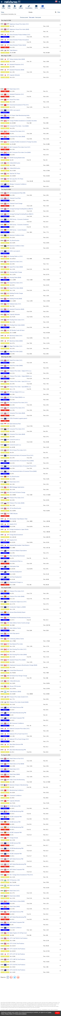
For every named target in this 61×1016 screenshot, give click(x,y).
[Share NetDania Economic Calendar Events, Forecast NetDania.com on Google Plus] (11, 977)
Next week (38, 17)
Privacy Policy (8, 1013)
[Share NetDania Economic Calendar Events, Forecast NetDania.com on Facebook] (8, 977)
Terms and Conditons (20, 1013)
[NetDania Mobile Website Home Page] (12, 1)
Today (2, 12)
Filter (58, 12)
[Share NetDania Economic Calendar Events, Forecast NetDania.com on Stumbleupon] (18, 977)
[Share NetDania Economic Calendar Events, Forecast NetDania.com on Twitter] (14, 977)
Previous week (24, 17)
